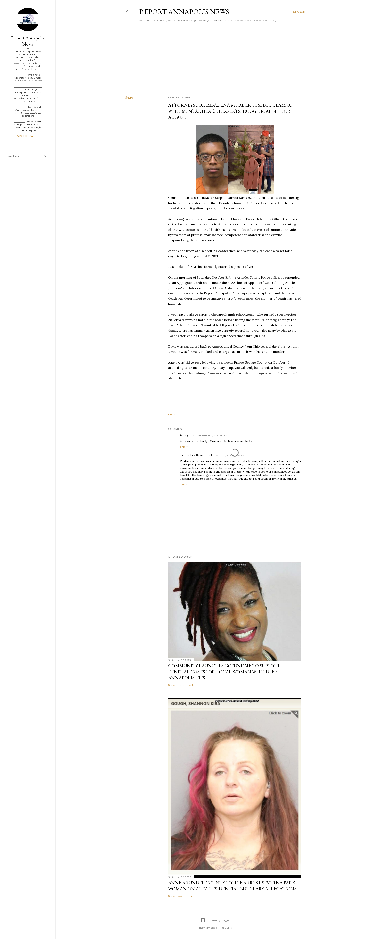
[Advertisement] (215, 58)
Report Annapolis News (184, 11)
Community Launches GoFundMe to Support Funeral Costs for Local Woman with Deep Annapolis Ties (224, 672)
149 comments (186, 684)
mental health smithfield (196, 455)
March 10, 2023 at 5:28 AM (230, 455)
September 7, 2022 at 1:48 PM (215, 435)
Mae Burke (226, 927)
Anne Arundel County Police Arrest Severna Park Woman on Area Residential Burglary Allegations (232, 886)
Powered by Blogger (218, 920)
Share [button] (129, 97)
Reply (184, 447)
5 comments (185, 895)
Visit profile (27, 136)
